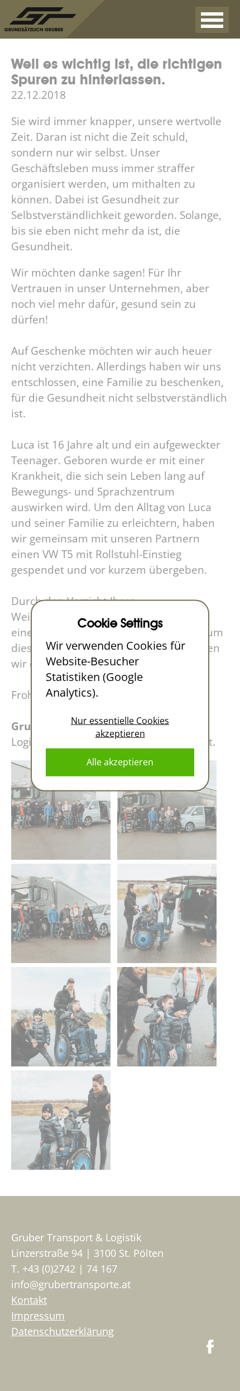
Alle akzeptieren (120, 762)
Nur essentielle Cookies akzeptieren (120, 726)
